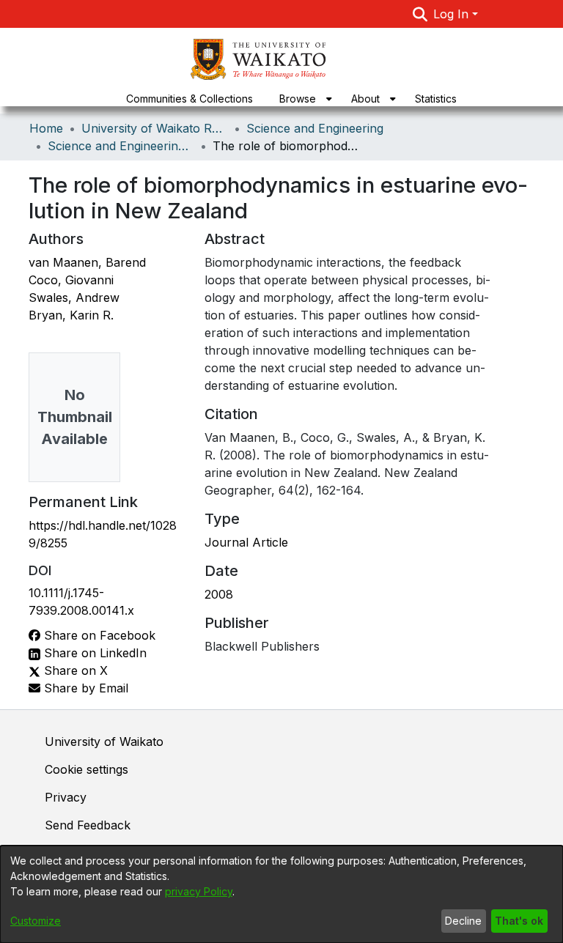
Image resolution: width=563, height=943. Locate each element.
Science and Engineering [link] (314, 128)
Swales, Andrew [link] (74, 297)
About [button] (365, 98)
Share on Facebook (97, 635)
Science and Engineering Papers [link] (121, 145)
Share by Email (84, 688)
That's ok (519, 920)
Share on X (74, 670)
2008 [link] (219, 594)
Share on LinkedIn (93, 653)
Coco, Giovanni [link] (71, 280)
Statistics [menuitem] (436, 98)
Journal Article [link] (246, 542)
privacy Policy (198, 891)
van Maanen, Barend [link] (87, 262)
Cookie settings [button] (86, 769)
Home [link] (46, 128)
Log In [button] (452, 14)
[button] (420, 14)
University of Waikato (104, 741)
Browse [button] (297, 98)
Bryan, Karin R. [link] (71, 315)
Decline (463, 920)
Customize (35, 920)
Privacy (66, 797)
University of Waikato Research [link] (154, 128)
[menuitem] (302, 98)
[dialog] (281, 894)
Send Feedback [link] (87, 825)
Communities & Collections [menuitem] (189, 98)
